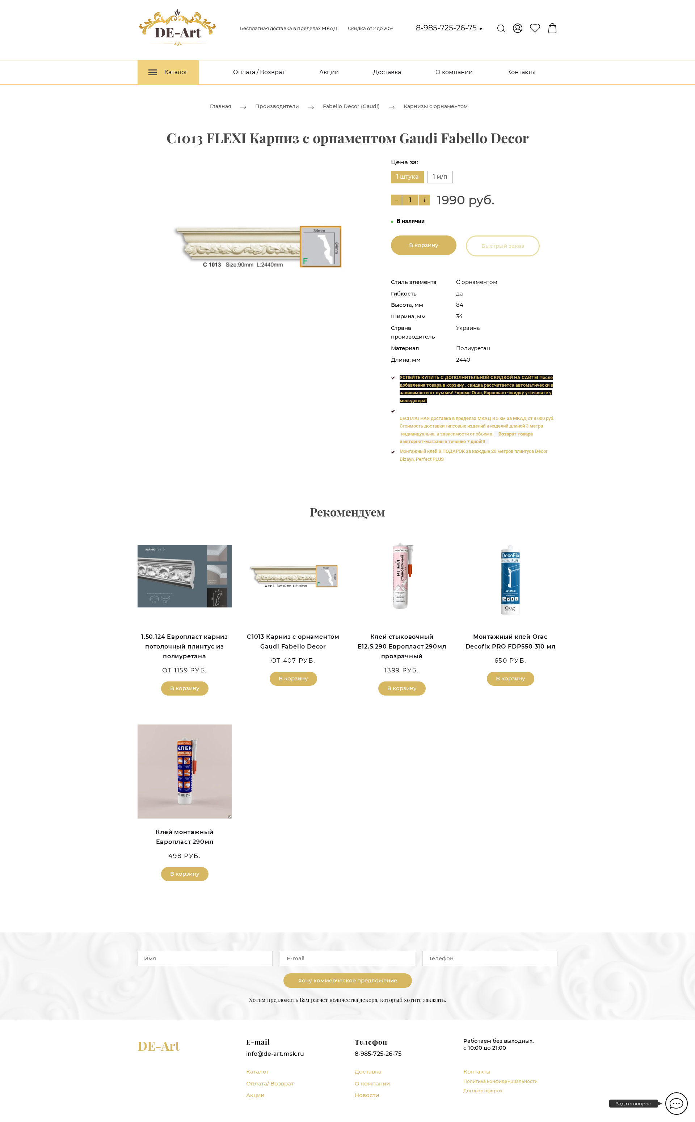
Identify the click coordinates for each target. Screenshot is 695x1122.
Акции (329, 72)
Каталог (257, 1071)
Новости (367, 1095)
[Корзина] (552, 28)
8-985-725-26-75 (449, 27)
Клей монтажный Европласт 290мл (184, 837)
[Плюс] (424, 200)
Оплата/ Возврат (270, 1083)
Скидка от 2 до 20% (370, 28)
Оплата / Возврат (259, 72)
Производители (277, 106)
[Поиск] (501, 28)
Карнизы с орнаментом (436, 106)
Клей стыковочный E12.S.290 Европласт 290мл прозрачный (402, 646)
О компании (454, 72)
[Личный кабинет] (518, 28)
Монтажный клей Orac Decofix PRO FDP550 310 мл (511, 641)
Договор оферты (482, 1090)
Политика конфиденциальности (500, 1081)
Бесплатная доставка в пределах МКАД (288, 28)
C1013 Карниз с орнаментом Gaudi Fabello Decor (293, 641)
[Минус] (396, 200)
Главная (220, 106)
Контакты (521, 72)
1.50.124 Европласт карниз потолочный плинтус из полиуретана (184, 646)
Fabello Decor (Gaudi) (351, 106)
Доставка (387, 72)
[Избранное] (535, 28)
